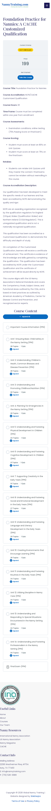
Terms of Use (18, 801)
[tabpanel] (25, 196)
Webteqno (36, 796)
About (3, 718)
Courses (4, 721)
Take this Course (25, 77)
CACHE (3, 746)
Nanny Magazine (8, 743)
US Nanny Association (10, 739)
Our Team (5, 725)
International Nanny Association (15, 736)
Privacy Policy (33, 801)
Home (3, 714)
